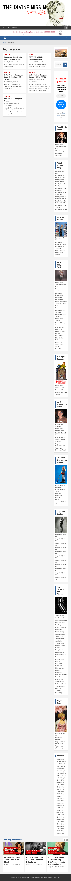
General (31, 54)
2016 (58, 801)
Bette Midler (14, 848)
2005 (58, 826)
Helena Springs (59, 632)
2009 (58, 817)
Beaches (56, 848)
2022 (58, 787)
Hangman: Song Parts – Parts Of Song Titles (13, 58)
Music (7, 850)
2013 (58, 808)
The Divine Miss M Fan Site (13, 853)
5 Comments (8, 105)
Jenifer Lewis (59, 636)
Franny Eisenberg (60, 627)
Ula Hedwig (58, 693)
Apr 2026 (60, 771)
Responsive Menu (66, 27)
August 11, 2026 (53, 866)
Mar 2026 (60, 773)
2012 (58, 810)
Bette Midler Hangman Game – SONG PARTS (38, 76)
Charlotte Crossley (61, 620)
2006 (58, 824)
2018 (58, 796)
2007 (58, 822)
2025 (58, 780)
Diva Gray (58, 625)
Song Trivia (58, 342)
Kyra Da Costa (59, 652)
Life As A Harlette (60, 654)
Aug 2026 (60, 761)
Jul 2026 (59, 764)
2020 (58, 791)
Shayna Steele (59, 681)
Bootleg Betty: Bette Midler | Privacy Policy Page (45, 878)
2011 (58, 812)
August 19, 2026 (9, 864)
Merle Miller (58, 666)
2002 (58, 833)
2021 (58, 789)
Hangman (7, 54)
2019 (58, 794)
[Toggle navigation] (5, 38)
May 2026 (60, 768)
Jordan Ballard (59, 643)
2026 (58, 759)
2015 (58, 803)
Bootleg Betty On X (61, 209)
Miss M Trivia (59, 336)
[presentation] (64, 839)
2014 (58, 805)
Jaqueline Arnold (60, 634)
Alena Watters (59, 615)
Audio (6, 848)
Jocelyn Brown (59, 641)
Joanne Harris (59, 639)
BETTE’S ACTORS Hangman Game (36, 58)
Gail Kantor (58, 629)
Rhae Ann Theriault (61, 674)
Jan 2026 (60, 778)
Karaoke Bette (59, 390)
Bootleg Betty (25, 878)
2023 (58, 785)
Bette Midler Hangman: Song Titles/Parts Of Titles (13, 77)
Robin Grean (59, 677)
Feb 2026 (60, 775)
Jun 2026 (60, 766)
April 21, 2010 (8, 103)
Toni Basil (58, 690)
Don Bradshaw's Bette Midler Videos (60, 252)
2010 (58, 815)
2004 (58, 828)
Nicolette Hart (59, 668)
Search (65, 65)
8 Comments (33, 82)
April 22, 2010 (33, 79)
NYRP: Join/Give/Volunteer (60, 502)
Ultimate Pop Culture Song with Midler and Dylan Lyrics (34, 859)
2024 (58, 782)
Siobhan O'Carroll (60, 684)
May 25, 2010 (8, 62)
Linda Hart (58, 657)
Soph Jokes (59, 349)
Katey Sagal (58, 650)
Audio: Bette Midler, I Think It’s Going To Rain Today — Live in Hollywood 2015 (56, 860)
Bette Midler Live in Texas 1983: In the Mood (12, 859)
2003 (58, 831)
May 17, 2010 (33, 62)
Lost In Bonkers (60, 437)
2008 (58, 819)
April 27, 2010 (8, 82)
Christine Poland (60, 622)
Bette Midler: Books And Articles (59, 289)
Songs (12, 850)
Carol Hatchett (59, 618)
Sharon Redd (59, 679)
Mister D (15, 62)
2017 (58, 798)
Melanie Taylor (59, 659)
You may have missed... (14, 840)
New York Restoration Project (58, 495)
